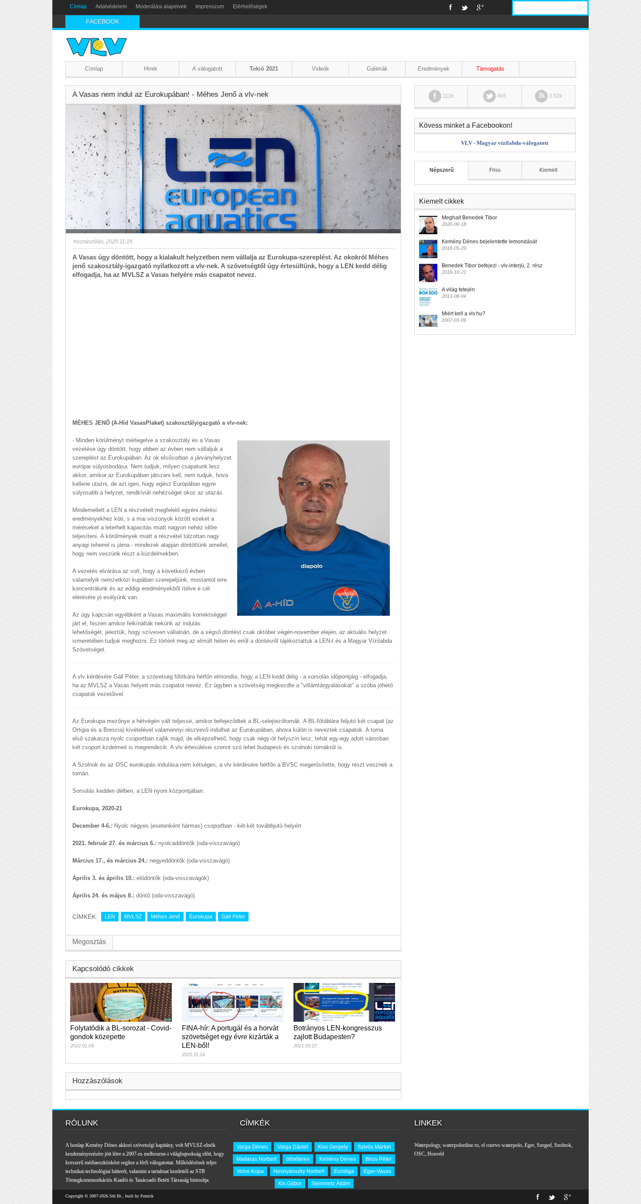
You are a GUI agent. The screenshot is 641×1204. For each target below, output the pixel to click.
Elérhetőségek (250, 6)
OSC (419, 1154)
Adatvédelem (111, 6)
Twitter (464, 7)
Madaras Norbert (256, 1159)
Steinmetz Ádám (330, 1183)
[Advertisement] (233, 344)
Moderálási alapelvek (161, 6)
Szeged (544, 1145)
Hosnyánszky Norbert (298, 1171)
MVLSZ (133, 917)
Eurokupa (200, 917)
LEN (110, 917)
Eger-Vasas (377, 1171)
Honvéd (435, 1154)
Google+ (480, 7)
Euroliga (344, 1171)
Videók (320, 68)
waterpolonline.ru (461, 1145)
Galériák (377, 68)
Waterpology (427, 1145)
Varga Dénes (252, 1147)
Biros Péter (378, 1159)
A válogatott (207, 68)
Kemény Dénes (337, 1159)
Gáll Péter (233, 917)
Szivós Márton (374, 1147)
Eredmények (434, 68)
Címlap (78, 6)
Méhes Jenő (165, 917)
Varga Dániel (292, 1147)
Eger (529, 1145)
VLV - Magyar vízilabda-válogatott (504, 143)
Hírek (150, 68)
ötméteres (298, 1159)
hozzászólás (87, 242)
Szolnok (562, 1145)
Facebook (451, 7)
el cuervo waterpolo (501, 1145)
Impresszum (209, 6)
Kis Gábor (290, 1183)
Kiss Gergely (333, 1147)
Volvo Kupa (250, 1171)
